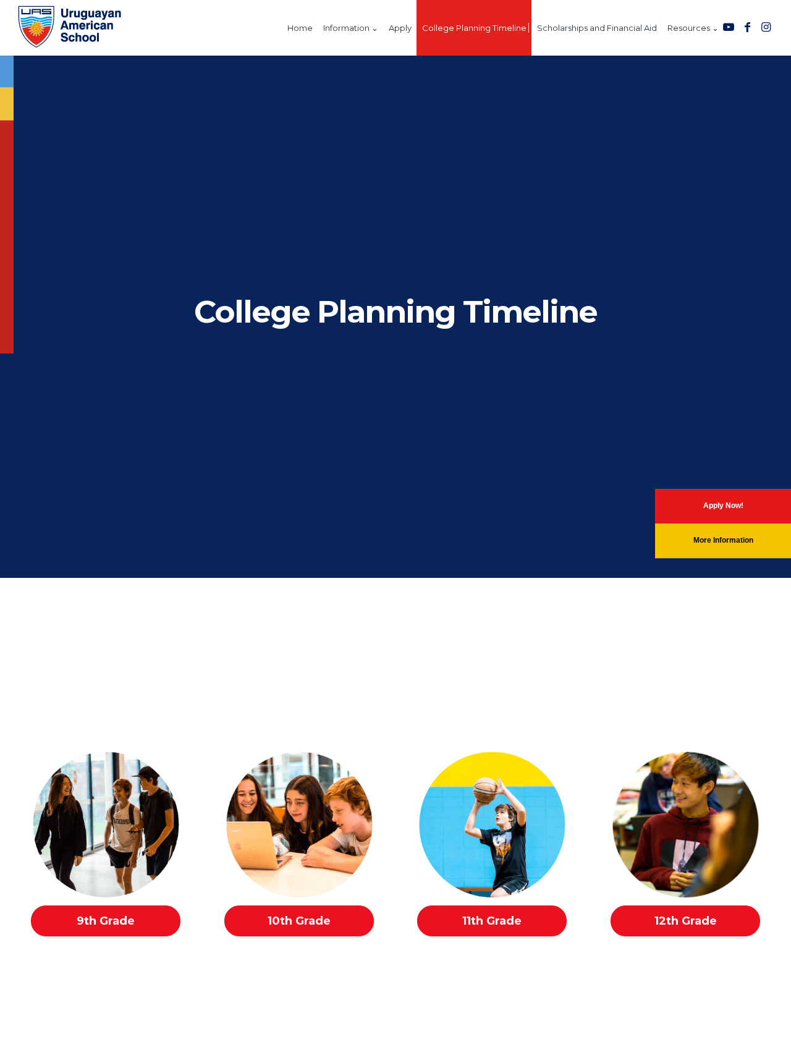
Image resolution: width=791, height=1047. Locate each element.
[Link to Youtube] (728, 27)
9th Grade (106, 921)
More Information (723, 540)
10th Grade (299, 921)
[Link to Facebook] (747, 27)
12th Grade (685, 921)
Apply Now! (723, 505)
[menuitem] (300, 28)
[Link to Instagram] (765, 27)
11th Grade (492, 921)
